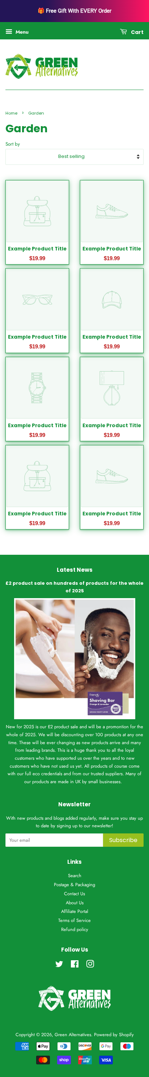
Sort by (12, 144)
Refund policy (74, 929)
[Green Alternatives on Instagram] (90, 965)
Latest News (75, 570)
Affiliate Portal (74, 911)
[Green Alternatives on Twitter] (59, 965)
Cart (137, 32)
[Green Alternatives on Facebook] (75, 965)
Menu (21, 31)
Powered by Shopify (114, 1034)
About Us (75, 902)
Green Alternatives (73, 1034)
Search (74, 875)
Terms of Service (74, 920)
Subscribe (123, 840)
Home (11, 113)
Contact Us (74, 893)
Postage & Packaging (74, 884)
